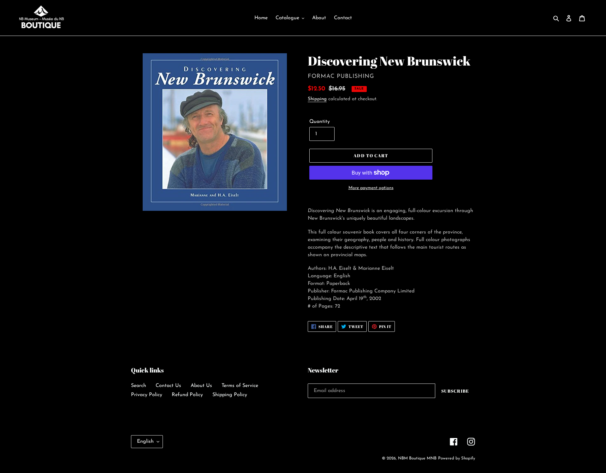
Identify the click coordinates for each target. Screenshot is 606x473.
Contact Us (168, 385)
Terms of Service (240, 385)
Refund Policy (187, 394)
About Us (201, 385)
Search (138, 385)
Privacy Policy (146, 394)
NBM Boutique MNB (417, 458)
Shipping (317, 99)
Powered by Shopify (456, 458)
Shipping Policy (229, 394)
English (145, 441)
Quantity (319, 121)
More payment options (371, 188)
